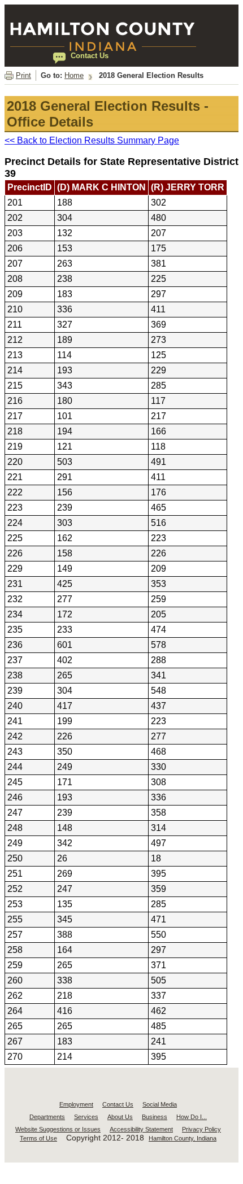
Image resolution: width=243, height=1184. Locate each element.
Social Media (159, 1104)
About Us (120, 1116)
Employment (76, 1104)
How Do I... (191, 1116)
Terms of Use (38, 1138)
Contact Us (117, 1104)
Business (154, 1116)
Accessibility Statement (141, 1129)
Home (74, 75)
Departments (47, 1116)
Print (23, 75)
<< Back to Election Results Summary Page (92, 140)
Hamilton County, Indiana (182, 1138)
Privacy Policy (201, 1129)
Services (86, 1116)
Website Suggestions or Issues (58, 1129)
